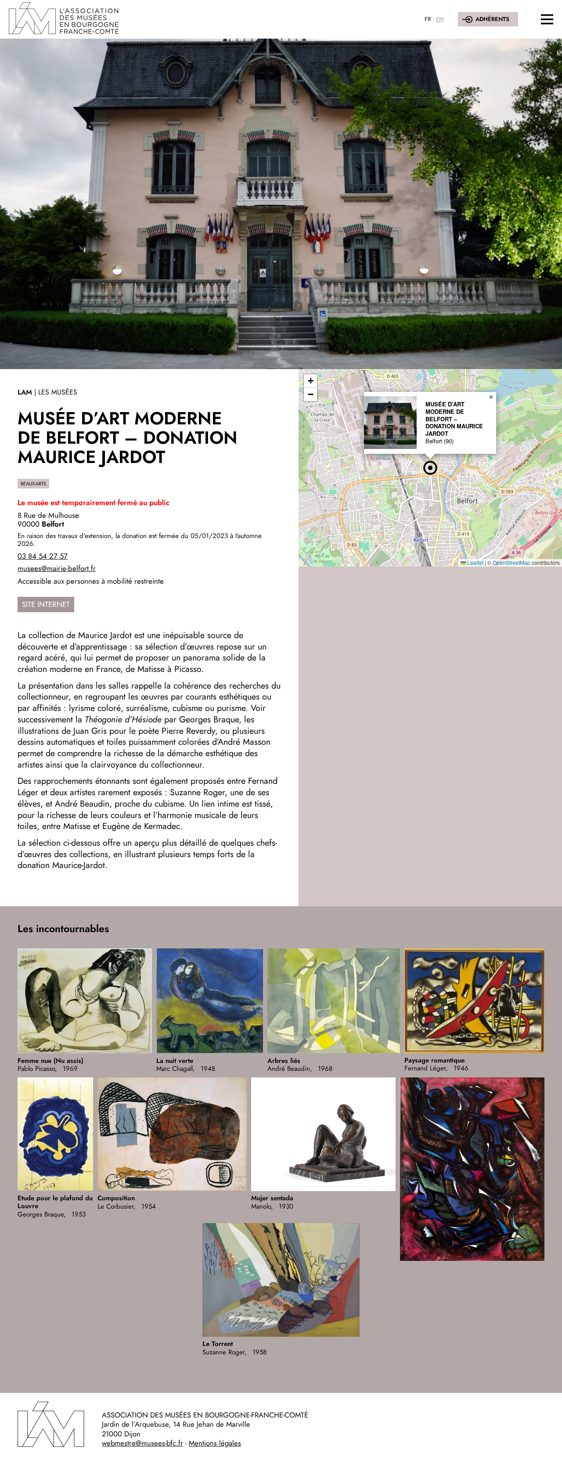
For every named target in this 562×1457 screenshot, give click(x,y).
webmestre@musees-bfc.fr (142, 1443)
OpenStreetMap (511, 562)
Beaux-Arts (33, 483)
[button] (430, 467)
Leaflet (474, 562)
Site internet (46, 604)
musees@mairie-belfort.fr (57, 568)
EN (439, 19)
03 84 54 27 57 (43, 556)
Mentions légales (215, 1443)
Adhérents (492, 19)
